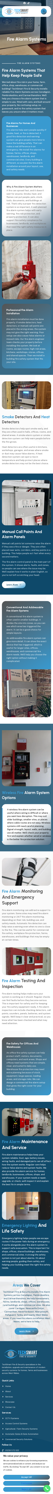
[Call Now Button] (46, 1488)
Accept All (26, 1477)
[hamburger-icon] (44, 11)
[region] (26, 1473)
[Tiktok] (28, 3)
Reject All (26, 1489)
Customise (26, 1483)
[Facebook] (24, 3)
